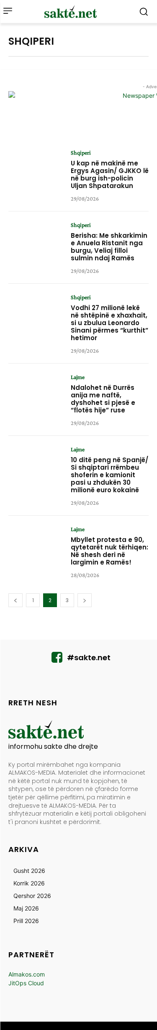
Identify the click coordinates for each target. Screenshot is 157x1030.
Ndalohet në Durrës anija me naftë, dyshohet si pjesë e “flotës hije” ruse (103, 399)
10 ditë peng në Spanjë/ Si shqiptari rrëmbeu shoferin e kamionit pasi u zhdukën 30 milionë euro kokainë (109, 474)
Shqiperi (81, 152)
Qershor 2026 (32, 895)
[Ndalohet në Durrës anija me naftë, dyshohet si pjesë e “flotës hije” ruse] (36, 398)
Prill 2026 (26, 920)
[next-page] (84, 600)
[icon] (57, 659)
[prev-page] (15, 600)
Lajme (78, 377)
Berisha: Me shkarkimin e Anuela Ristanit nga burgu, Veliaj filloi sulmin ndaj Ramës (109, 246)
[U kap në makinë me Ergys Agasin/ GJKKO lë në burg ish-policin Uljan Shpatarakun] (36, 173)
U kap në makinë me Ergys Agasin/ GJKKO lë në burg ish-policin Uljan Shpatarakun (110, 174)
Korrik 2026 (29, 883)
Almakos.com (26, 974)
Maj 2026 (26, 908)
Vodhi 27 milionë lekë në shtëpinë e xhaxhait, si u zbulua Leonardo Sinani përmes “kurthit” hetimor (109, 322)
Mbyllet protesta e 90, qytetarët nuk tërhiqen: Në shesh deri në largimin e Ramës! (109, 551)
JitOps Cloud (26, 983)
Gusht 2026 (29, 870)
